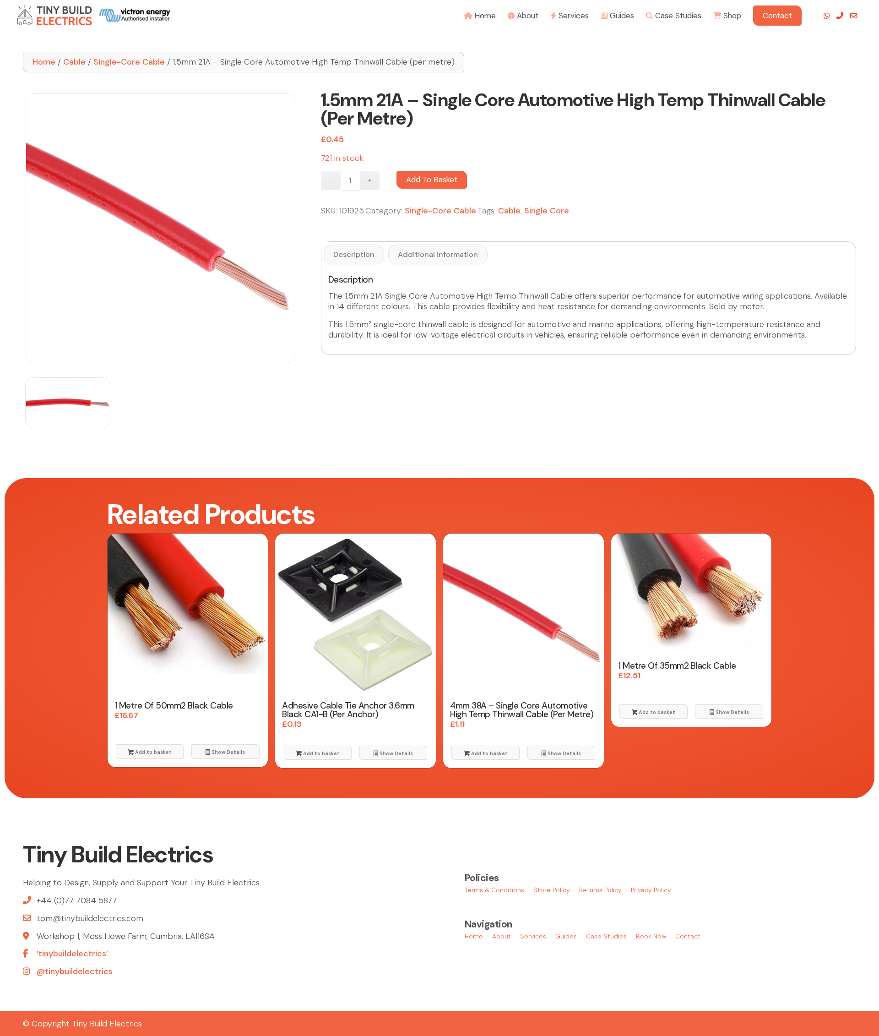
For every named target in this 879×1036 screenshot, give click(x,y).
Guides (566, 936)
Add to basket (431, 179)
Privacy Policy (651, 890)
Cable (74, 61)
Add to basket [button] (153, 752)
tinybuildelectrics (72, 953)
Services (533, 936)
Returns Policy (600, 890)
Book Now (651, 936)
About (501, 936)
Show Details (227, 752)
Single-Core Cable (129, 61)
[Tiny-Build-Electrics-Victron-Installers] (93, 15)
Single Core (546, 210)
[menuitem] (480, 15)
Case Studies (606, 936)
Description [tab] (353, 254)
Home (44, 61)
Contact (687, 936)
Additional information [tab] (438, 254)
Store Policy (551, 890)
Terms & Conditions (494, 890)
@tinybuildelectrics (75, 971)
